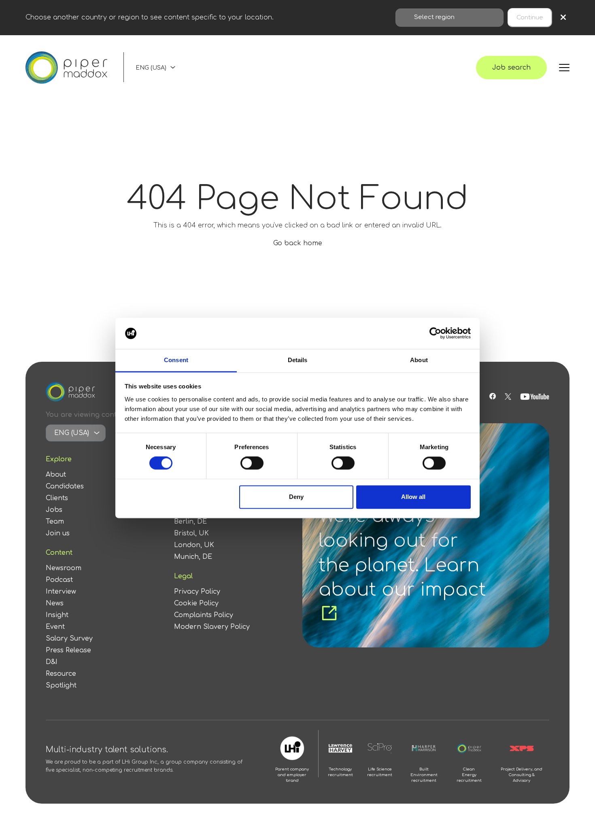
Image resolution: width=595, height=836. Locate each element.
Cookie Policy (196, 603)
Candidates (65, 486)
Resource (61, 673)
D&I (51, 662)
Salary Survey (69, 638)
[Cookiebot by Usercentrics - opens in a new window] (435, 333)
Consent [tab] (176, 359)
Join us (58, 533)
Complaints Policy (203, 615)
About (56, 474)
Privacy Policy (197, 591)
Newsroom (63, 568)
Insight (57, 615)
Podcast (59, 580)
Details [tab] (298, 359)
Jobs (54, 509)
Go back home (297, 243)
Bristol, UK (191, 533)
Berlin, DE (190, 521)
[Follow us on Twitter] (508, 396)
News (55, 603)
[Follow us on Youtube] (534, 396)
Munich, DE (193, 556)
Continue (529, 17)
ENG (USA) (151, 68)
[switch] (252, 463)
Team (55, 521)
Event (55, 626)
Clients (57, 498)
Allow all (413, 496)
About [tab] (419, 359)
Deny (296, 496)
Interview (61, 591)
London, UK (194, 545)
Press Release (68, 650)
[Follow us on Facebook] (492, 396)
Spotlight (61, 685)
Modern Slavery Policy (212, 626)
